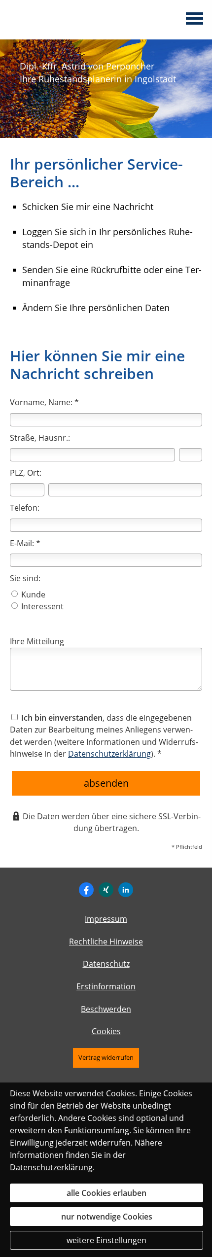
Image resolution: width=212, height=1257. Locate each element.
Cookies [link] (106, 1031)
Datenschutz (106, 963)
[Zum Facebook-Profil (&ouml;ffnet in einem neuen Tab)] (86, 889)
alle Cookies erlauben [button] (106, 1192)
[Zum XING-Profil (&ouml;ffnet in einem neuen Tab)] (106, 889)
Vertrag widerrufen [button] (106, 1057)
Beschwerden (106, 1009)
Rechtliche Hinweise (106, 941)
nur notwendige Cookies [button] (106, 1216)
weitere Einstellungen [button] (106, 1240)
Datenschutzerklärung (51, 1167)
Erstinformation (106, 986)
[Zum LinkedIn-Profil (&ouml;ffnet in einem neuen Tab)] (125, 889)
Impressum (106, 918)
